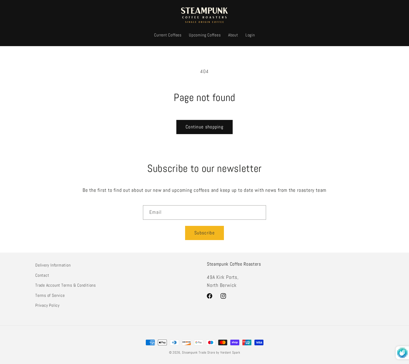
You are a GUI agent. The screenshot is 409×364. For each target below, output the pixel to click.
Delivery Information (53, 265)
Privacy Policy (47, 305)
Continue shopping (204, 127)
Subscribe (204, 233)
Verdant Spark (230, 352)
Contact (42, 275)
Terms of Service (50, 295)
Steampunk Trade (194, 352)
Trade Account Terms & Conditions (65, 285)
